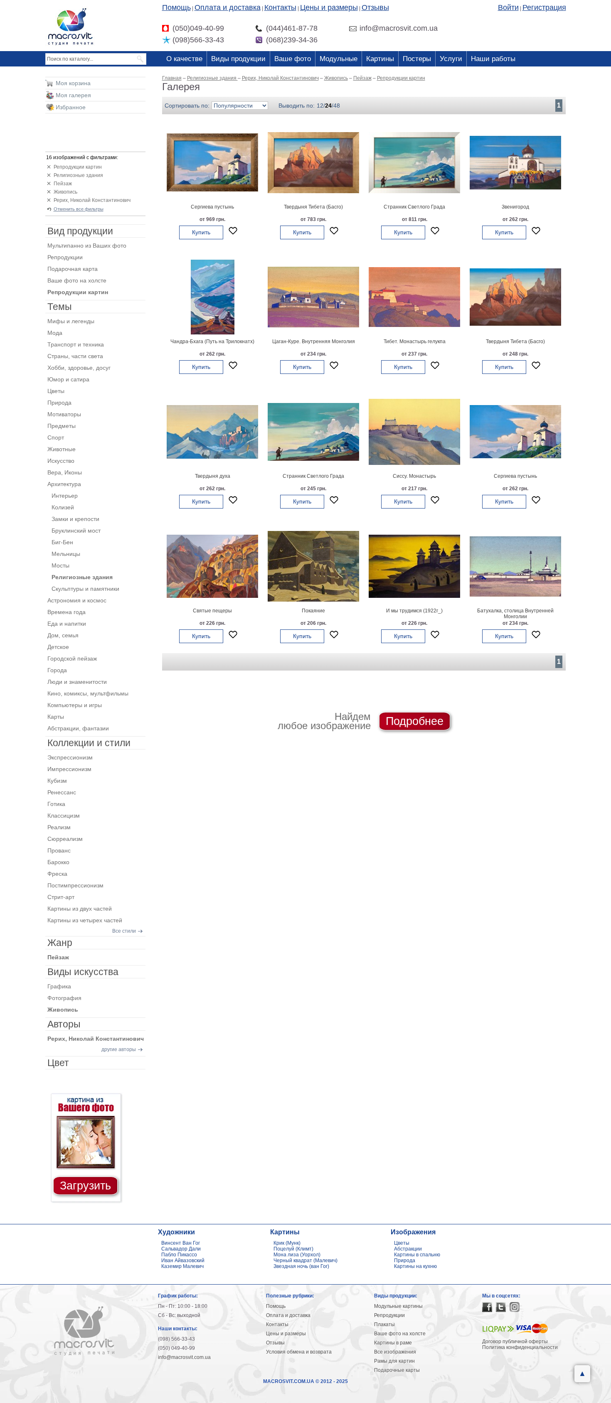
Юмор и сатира (68, 379)
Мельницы (66, 553)
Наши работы (493, 59)
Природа (59, 402)
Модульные (338, 59)
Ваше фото (292, 59)
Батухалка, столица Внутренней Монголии (515, 613)
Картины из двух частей (79, 908)
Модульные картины (398, 1306)
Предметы (61, 426)
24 (328, 105)
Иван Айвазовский (182, 1260)
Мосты (60, 565)
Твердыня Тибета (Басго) (313, 207)
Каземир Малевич (182, 1266)
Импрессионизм (69, 769)
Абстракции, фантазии (78, 728)
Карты (55, 716)
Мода (54, 332)
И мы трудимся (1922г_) (414, 611)
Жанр (59, 942)
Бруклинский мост (76, 530)
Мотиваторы (64, 414)
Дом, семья (63, 635)
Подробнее (414, 721)
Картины (380, 59)
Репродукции (65, 257)
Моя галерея (73, 95)
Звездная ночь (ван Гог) (301, 1266)
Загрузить (85, 1185)
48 (336, 105)
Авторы (64, 1024)
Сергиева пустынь (212, 207)
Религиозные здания (78, 175)
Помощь (176, 7)
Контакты (280, 7)
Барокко (58, 862)
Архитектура (64, 484)
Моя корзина (73, 83)
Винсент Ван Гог (180, 1243)
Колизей (63, 507)
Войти (508, 7)
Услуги (451, 59)
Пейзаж (63, 184)
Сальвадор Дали (181, 1249)
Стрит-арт (60, 897)
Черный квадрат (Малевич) (305, 1260)
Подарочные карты (397, 1370)
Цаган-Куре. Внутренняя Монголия (313, 341)
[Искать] (140, 59)
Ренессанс (61, 792)
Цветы (55, 391)
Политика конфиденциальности (520, 1347)
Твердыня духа (212, 476)
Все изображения (395, 1352)
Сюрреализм (65, 838)
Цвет (58, 1062)
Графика (59, 986)
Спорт (55, 437)
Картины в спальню (417, 1255)
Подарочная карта (72, 268)
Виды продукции (238, 59)
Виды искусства (82, 971)
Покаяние (313, 611)
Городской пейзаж (72, 658)
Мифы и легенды (70, 321)
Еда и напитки (66, 623)
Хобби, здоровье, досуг (79, 367)
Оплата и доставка (228, 7)
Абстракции (408, 1249)
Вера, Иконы (64, 472)
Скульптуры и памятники (85, 588)
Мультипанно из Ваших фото (86, 245)
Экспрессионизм (70, 757)
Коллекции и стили (89, 742)
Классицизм (63, 815)
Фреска (57, 873)
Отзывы (375, 7)
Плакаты (384, 1324)
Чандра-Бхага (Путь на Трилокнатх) (212, 341)
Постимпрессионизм (75, 885)
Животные (61, 449)
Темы (59, 306)
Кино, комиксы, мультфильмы (87, 693)
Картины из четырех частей (84, 920)
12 (320, 105)
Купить (201, 232)
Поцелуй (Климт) (293, 1249)
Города (57, 670)
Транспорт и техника (75, 344)
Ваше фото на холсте (76, 280)
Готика (56, 804)
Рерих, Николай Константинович (92, 200)
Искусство (60, 460)
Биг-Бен (62, 542)
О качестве (184, 59)
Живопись (65, 192)
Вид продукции (80, 231)
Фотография (64, 998)
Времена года (66, 612)
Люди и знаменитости (77, 681)
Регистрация (544, 7)
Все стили (124, 931)
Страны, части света (75, 356)
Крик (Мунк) (287, 1243)
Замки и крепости (75, 519)
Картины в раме (393, 1343)
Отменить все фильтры (78, 208)
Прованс (59, 850)
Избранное (71, 107)
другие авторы (118, 1049)
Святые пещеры (212, 611)
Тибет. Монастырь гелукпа (415, 341)
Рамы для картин (394, 1361)
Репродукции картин (78, 167)
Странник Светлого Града (414, 207)
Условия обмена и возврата (299, 1352)
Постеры (417, 59)
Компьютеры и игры (74, 705)
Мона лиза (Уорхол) (296, 1255)
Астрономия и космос (76, 600)
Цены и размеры (329, 7)
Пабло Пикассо (179, 1255)
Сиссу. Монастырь (414, 476)
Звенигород (515, 207)
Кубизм (57, 780)
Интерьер (65, 495)
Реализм (59, 827)
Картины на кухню (415, 1266)
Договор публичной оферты (515, 1341)
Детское (58, 647)
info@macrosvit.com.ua (184, 1357)
